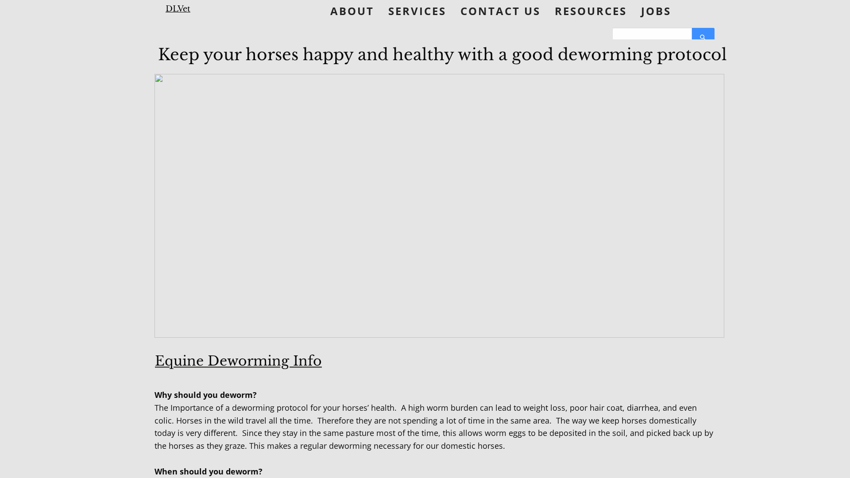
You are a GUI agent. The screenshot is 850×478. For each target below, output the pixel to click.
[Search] (703, 37)
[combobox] (652, 37)
